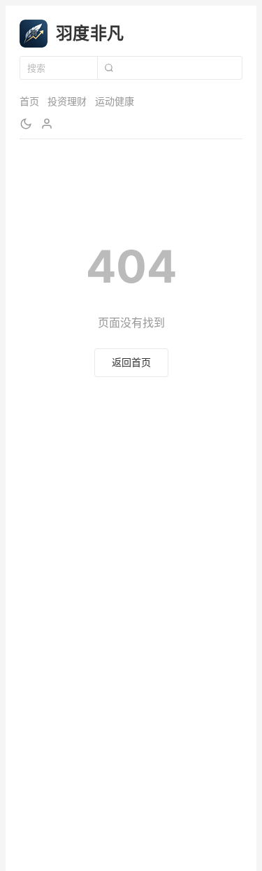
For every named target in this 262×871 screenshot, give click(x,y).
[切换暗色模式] (26, 124)
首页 (29, 101)
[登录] (47, 124)
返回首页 (131, 362)
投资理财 (67, 101)
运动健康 (114, 101)
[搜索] (108, 68)
